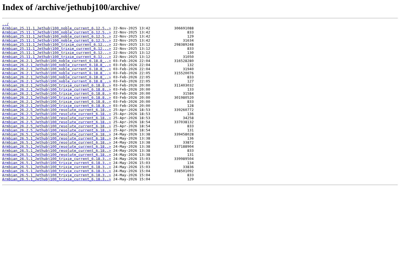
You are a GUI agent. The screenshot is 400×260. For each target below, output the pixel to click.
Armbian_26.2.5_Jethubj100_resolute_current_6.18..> (56, 110)
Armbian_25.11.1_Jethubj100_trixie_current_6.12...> (56, 44)
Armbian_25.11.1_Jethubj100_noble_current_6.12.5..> (56, 28)
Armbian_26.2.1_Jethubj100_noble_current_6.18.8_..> (56, 61)
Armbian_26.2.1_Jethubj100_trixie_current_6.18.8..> (56, 85)
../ (5, 24)
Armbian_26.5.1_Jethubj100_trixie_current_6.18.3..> (56, 159)
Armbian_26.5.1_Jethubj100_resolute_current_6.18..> (56, 134)
